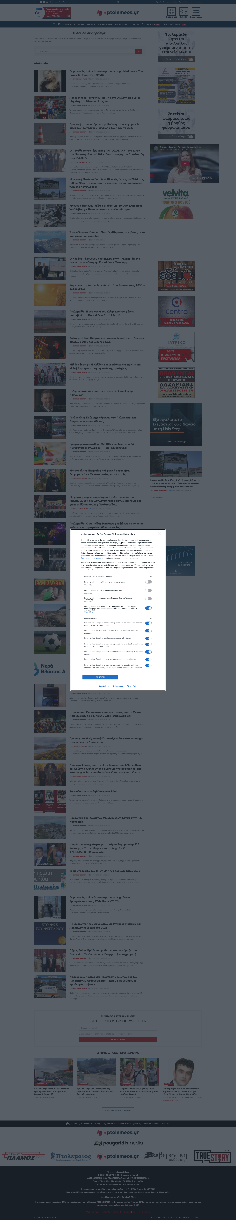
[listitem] (118, 576)
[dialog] (118, 610)
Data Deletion (104, 686)
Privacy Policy (132, 686)
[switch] (148, 581)
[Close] (160, 534)
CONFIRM (100, 677)
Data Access (118, 686)
